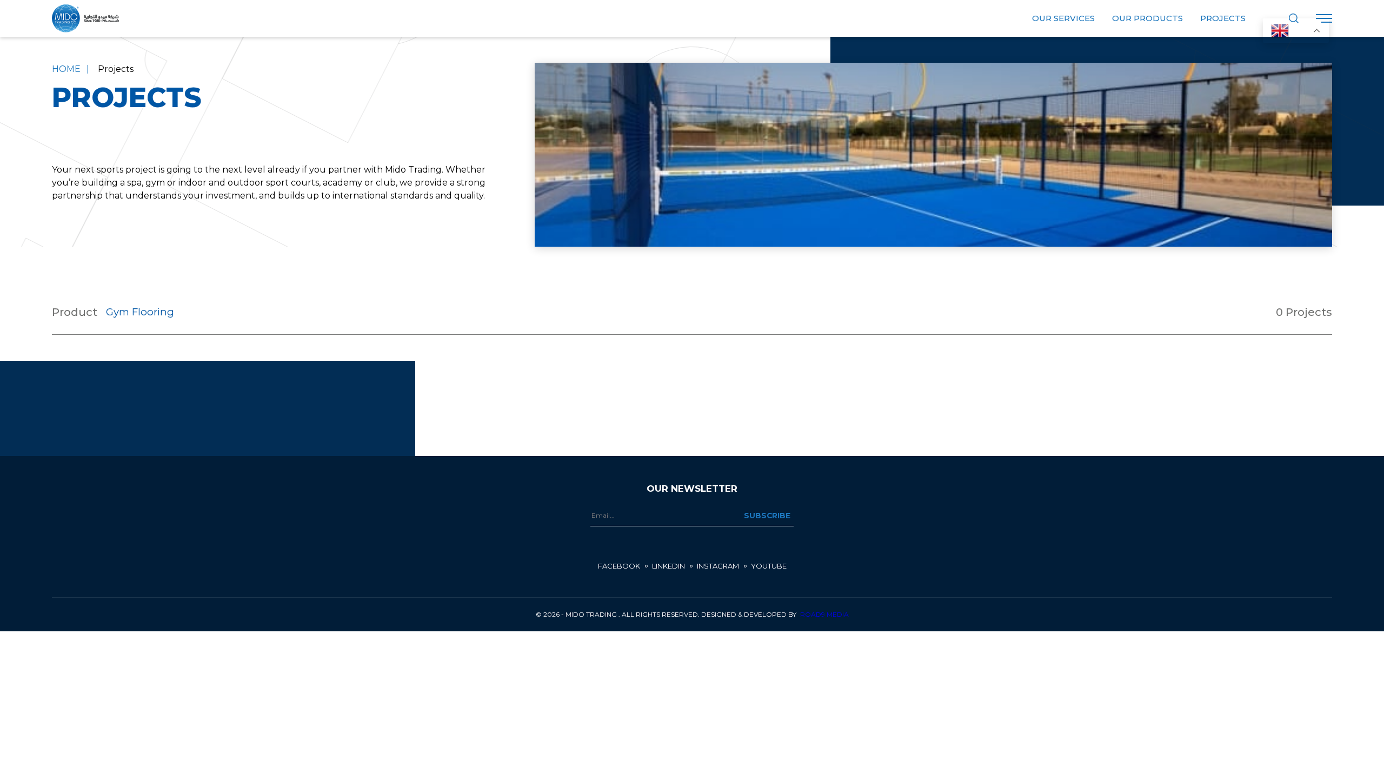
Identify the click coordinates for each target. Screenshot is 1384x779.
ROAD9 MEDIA (824, 614)
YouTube (769, 566)
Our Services (1063, 18)
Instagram (718, 566)
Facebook (619, 566)
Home (66, 69)
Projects (1223, 18)
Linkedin (668, 566)
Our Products (1147, 18)
